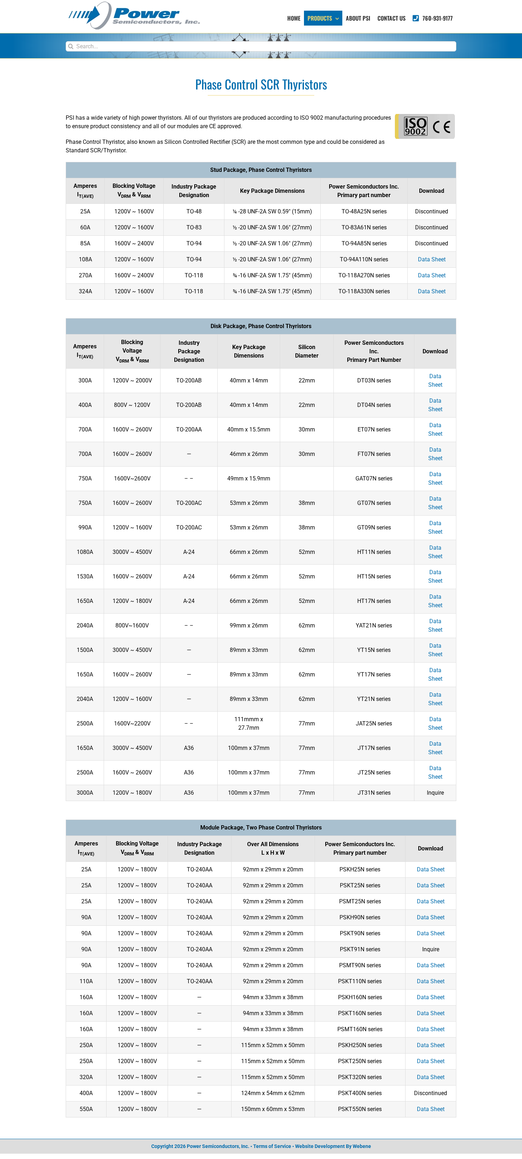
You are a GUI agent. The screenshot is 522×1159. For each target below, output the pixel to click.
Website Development (320, 1146)
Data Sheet (432, 259)
